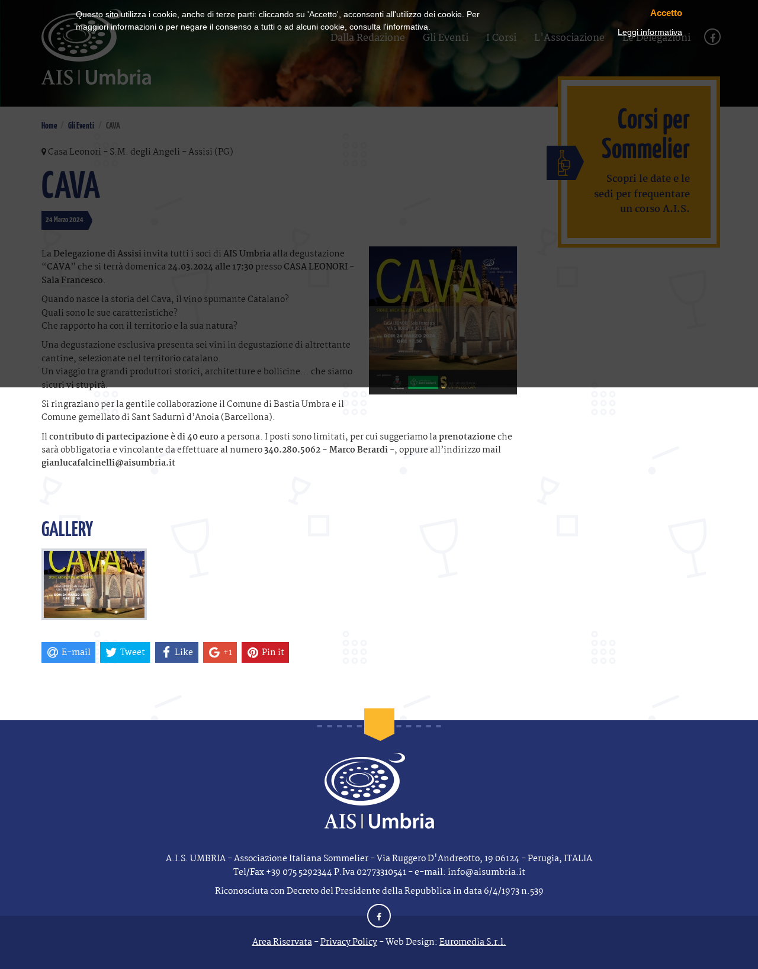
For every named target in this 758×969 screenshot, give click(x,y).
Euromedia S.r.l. (472, 942)
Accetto (666, 13)
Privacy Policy (348, 942)
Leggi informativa (650, 32)
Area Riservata (282, 942)
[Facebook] (379, 917)
